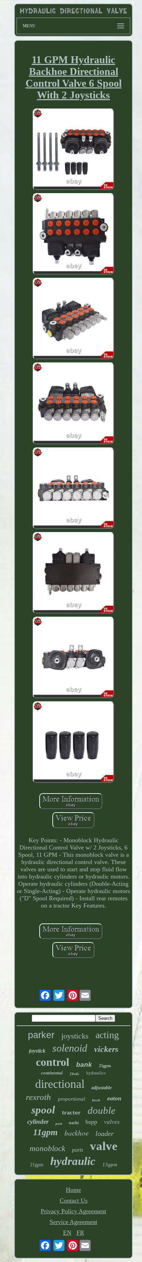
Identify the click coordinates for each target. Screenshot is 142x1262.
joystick (37, 1051)
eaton (114, 1098)
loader (104, 1133)
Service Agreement (73, 1221)
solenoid (69, 1048)
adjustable (101, 1087)
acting (107, 1034)
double (101, 1110)
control (52, 1062)
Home (73, 1189)
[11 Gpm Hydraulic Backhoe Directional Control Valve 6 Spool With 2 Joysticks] (73, 150)
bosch (96, 1100)
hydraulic (72, 1161)
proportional (71, 1099)
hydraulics (96, 1072)
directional (59, 1084)
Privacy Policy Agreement (73, 1211)
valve (104, 1146)
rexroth (38, 1097)
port (58, 1123)
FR (80, 1232)
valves (112, 1122)
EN (67, 1232)
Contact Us (74, 1200)
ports (77, 1150)
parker (41, 1035)
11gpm (45, 1132)
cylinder (38, 1121)
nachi (74, 1122)
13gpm (109, 1164)
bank (84, 1064)
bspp (91, 1121)
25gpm (105, 1065)
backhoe (76, 1133)
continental (52, 1072)
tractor (71, 1112)
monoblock (47, 1148)
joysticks (75, 1036)
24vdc (74, 1074)
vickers (106, 1049)
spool (43, 1110)
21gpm (36, 1164)
